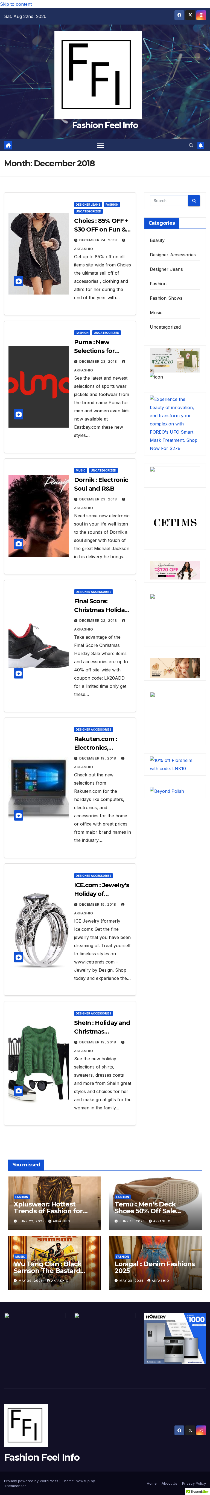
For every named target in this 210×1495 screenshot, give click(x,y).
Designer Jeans (88, 204)
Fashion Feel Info (105, 125)
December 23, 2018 (98, 361)
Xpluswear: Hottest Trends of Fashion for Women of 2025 (48, 1211)
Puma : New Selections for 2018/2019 (94, 350)
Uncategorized (88, 211)
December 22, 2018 (98, 621)
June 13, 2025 (132, 1221)
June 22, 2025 (32, 1221)
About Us (169, 1483)
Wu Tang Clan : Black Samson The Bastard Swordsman (47, 1270)
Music (81, 470)
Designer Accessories (93, 591)
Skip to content (16, 4)
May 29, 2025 (31, 1281)
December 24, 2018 (98, 240)
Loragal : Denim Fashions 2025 (155, 1267)
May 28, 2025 (132, 1281)
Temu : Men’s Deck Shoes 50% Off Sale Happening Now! (145, 1211)
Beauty (157, 240)
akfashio (61, 1221)
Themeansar (15, 1486)
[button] (191, 145)
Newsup (83, 1481)
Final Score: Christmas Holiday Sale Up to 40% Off (102, 610)
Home (152, 1483)
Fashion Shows (166, 298)
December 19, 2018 (98, 758)
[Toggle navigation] (100, 145)
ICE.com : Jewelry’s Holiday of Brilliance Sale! (101, 893)
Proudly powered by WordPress (31, 1481)
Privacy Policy (194, 1483)
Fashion (112, 204)
